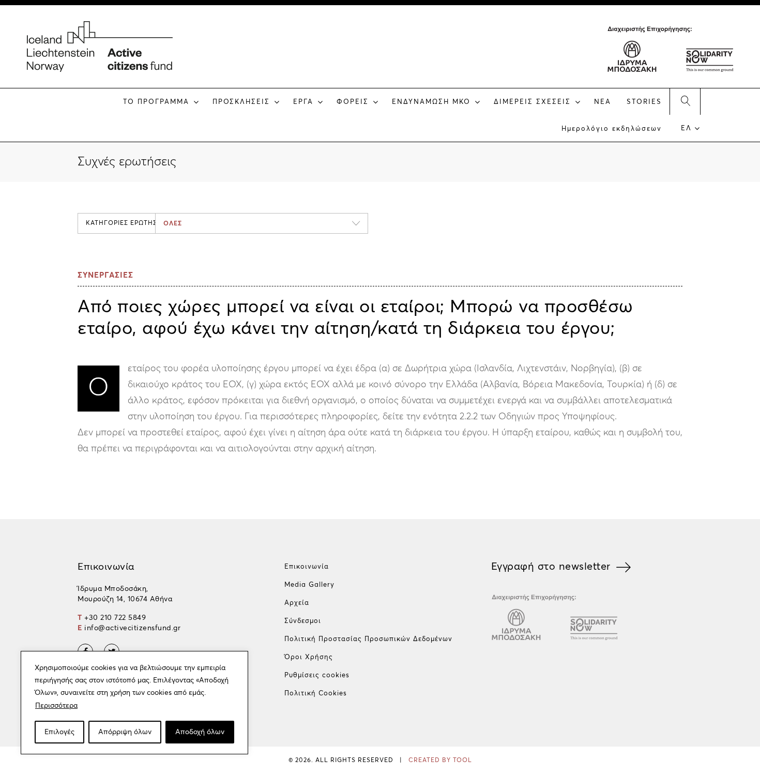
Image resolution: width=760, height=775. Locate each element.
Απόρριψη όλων (124, 732)
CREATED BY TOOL (440, 760)
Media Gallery (309, 585)
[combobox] (261, 223)
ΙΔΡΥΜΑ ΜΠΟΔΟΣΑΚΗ (632, 54)
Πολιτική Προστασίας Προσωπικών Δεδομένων (368, 639)
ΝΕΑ (602, 102)
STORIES (644, 102)
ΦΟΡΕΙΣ (353, 102)
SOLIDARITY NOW (708, 54)
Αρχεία (296, 603)
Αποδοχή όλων (199, 732)
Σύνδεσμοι (302, 621)
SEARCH (685, 101)
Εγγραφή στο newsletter (551, 566)
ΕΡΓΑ (303, 102)
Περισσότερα (56, 705)
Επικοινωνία (306, 567)
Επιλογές (59, 732)
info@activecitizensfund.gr (132, 628)
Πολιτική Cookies (315, 693)
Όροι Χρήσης (308, 657)
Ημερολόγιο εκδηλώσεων (611, 129)
